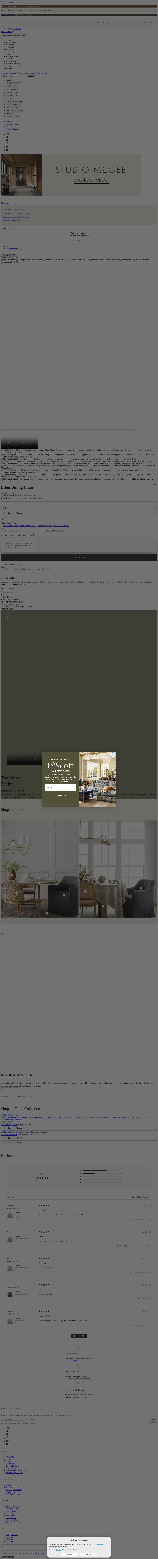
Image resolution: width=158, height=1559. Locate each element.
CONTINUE (60, 795)
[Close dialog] (113, 755)
